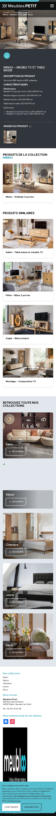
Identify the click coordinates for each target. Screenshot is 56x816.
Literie (6, 686)
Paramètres (31, 807)
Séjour (27, 12)
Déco (5, 689)
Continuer (11, 807)
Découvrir (17, 451)
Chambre (7, 683)
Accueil (6, 12)
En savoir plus (13, 800)
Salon (5, 677)
